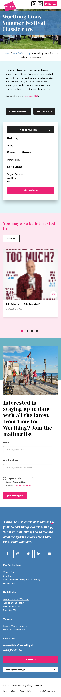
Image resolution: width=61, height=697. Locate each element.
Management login (15, 669)
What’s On (8, 572)
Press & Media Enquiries (15, 625)
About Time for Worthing (16, 598)
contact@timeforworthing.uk (18, 645)
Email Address (11, 460)
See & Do (8, 575)
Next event (43, 111)
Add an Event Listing (13, 602)
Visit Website (31, 190)
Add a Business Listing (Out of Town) (21, 579)
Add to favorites (28, 129)
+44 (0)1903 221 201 (12, 650)
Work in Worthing (12, 606)
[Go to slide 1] (22, 331)
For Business (9, 583)
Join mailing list (15, 495)
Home (7, 53)
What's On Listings (22, 53)
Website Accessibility (14, 629)
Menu (48, 3)
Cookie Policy (26, 691)
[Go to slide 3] (32, 331)
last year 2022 (31, 95)
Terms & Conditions (23, 485)
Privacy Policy (9, 691)
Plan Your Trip (10, 610)
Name (6, 442)
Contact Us (30, 659)
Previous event (19, 111)
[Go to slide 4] (37, 331)
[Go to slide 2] (27, 331)
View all (11, 238)
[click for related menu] (50, 523)
